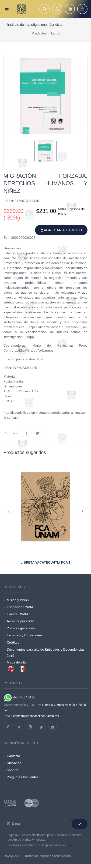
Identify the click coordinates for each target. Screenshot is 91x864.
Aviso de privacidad (21, 621)
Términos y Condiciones (24, 635)
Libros (55, 33)
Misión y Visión (18, 600)
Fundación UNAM (20, 607)
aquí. (70, 845)
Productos (39, 33)
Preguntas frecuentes (22, 777)
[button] (44, 9)
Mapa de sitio (17, 662)
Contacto (13, 756)
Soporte (12, 770)
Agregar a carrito (63, 230)
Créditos (13, 642)
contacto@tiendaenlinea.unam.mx (36, 716)
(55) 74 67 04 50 (23, 697)
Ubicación (14, 763)
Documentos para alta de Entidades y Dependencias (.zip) (45, 652)
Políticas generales (21, 628)
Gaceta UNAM (17, 614)
